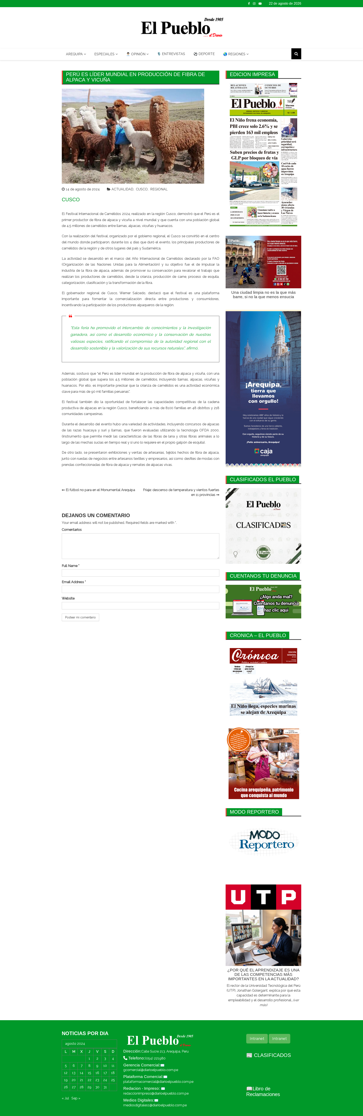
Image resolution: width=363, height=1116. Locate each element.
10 (105, 1066)
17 (105, 1073)
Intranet (257, 1038)
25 (113, 1080)
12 (65, 1073)
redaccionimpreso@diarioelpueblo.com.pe (156, 1093)
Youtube (260, 3)
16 (97, 1073)
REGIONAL (159, 189)
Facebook (249, 3)
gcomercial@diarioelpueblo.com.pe (150, 1070)
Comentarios (72, 530)
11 (113, 1066)
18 (113, 1073)
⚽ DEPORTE (204, 54)
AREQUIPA (74, 54)
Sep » (75, 1098)
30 (97, 1087)
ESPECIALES (104, 54)
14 (81, 1073)
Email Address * (74, 582)
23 (97, 1080)
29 (89, 1087)
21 (81, 1080)
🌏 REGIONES (234, 54)
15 (89, 1073)
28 (82, 1087)
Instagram (254, 3)
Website (68, 598)
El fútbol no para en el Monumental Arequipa (100, 490)
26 (66, 1087)
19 (66, 1080)
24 (105, 1080)
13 (73, 1073)
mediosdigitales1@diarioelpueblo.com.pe (155, 1105)
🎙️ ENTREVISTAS (171, 54)
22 (89, 1080)
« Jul (65, 1098)
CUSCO (142, 189)
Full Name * (70, 566)
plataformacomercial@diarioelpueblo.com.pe (158, 1082)
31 (105, 1087)
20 (74, 1080)
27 (74, 1087)
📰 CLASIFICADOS (268, 1055)
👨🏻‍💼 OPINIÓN (135, 54)
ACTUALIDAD (122, 189)
